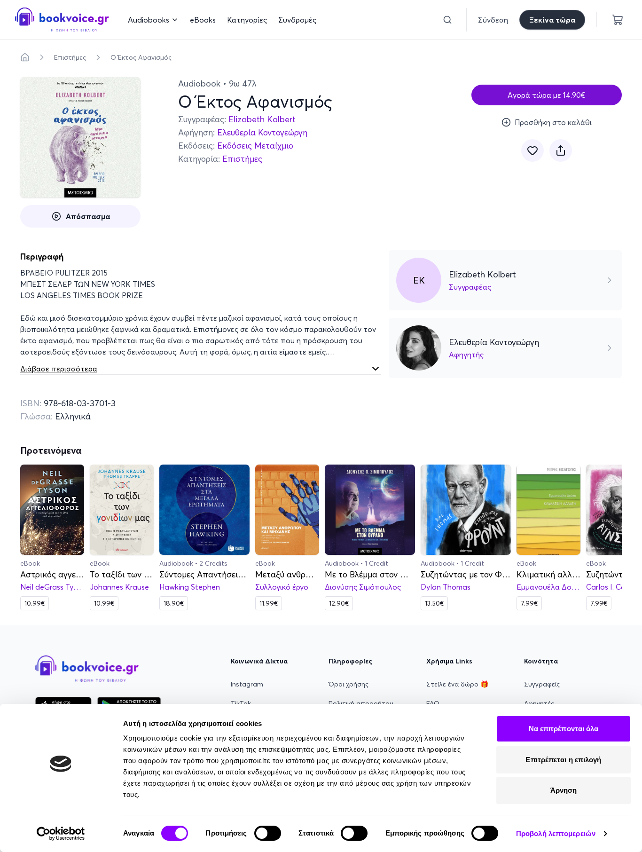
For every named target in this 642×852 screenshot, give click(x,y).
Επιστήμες (70, 57)
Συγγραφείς (542, 684)
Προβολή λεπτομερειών (555, 833)
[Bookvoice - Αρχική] (62, 20)
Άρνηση (563, 790)
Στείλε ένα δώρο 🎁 (457, 684)
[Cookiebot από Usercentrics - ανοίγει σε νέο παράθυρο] (61, 834)
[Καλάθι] (617, 19)
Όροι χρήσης (348, 684)
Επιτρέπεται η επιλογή (563, 760)
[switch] (267, 833)
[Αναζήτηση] (447, 19)
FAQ (432, 703)
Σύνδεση (493, 19)
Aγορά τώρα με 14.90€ (547, 95)
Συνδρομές (297, 19)
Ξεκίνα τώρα (552, 19)
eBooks (203, 19)
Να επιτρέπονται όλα (564, 729)
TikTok (241, 703)
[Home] (25, 57)
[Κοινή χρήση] (560, 150)
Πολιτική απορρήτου (361, 703)
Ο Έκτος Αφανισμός (141, 57)
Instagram (247, 684)
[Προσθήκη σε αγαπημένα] (532, 150)
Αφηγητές (539, 703)
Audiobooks (148, 19)
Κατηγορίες (247, 19)
